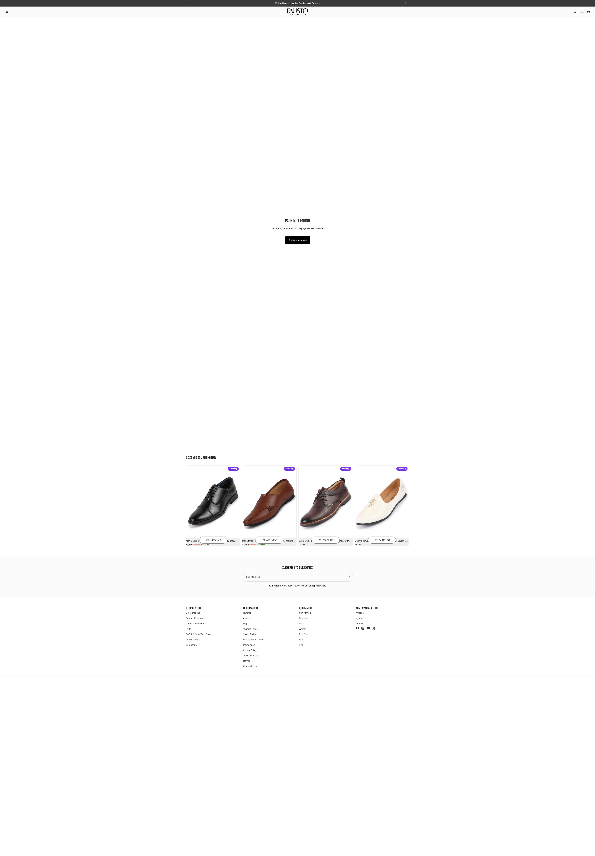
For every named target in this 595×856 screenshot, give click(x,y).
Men (301, 623)
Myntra (359, 618)
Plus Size (303, 634)
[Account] (581, 12)
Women (302, 629)
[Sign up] (348, 577)
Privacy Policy (249, 634)
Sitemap (246, 661)
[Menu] (6, 12)
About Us (246, 618)
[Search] (575, 12)
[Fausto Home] (298, 12)
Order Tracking (193, 613)
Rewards (246, 613)
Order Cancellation (195, 623)
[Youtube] (368, 628)
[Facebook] (357, 628)
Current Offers (193, 639)
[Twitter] (374, 628)
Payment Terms (250, 629)
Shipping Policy (249, 666)
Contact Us (191, 645)
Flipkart (359, 623)
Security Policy (249, 650)
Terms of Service (250, 655)
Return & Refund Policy (253, 639)
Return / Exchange (195, 618)
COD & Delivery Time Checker (199, 634)
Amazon (360, 613)
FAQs (188, 629)
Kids (301, 645)
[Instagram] (363, 628)
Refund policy (249, 645)
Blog (244, 623)
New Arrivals (305, 613)
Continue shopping (298, 240)
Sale (301, 639)
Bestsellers (304, 618)
